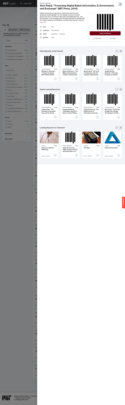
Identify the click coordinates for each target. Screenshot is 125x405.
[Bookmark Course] (55, 155)
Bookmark (98, 38)
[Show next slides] (120, 51)
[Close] (120, 4)
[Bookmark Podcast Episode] (55, 78)
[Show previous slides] (116, 51)
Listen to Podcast (105, 33)
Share (114, 38)
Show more (43, 22)
